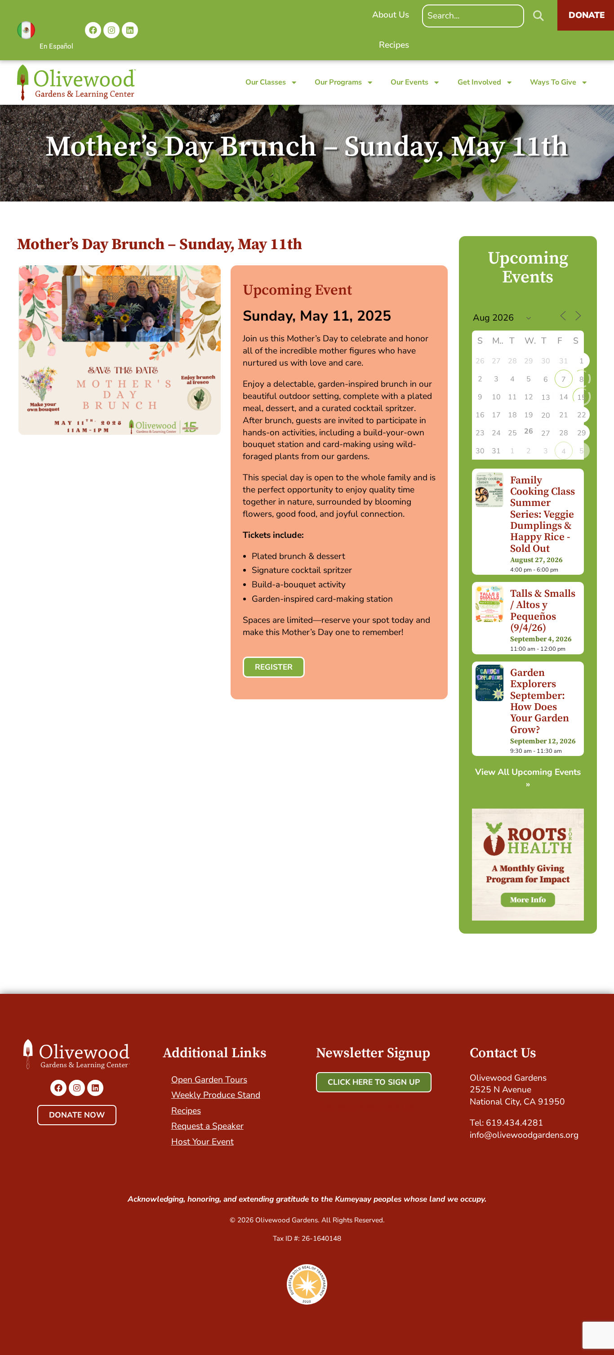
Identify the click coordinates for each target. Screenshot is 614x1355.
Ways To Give (553, 82)
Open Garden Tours (209, 1080)
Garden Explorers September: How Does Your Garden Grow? (539, 701)
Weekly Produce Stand (215, 1095)
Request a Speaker (207, 1126)
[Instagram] (111, 30)
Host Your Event (202, 1142)
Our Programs (338, 82)
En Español (56, 46)
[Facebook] (93, 30)
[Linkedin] (130, 30)
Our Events (409, 82)
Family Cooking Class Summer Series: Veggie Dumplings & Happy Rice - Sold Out (542, 514)
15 (581, 397)
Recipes (186, 1111)
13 (545, 397)
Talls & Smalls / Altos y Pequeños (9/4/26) (542, 611)
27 (545, 433)
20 (545, 415)
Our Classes (265, 82)
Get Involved (479, 82)
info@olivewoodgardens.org (524, 1135)
